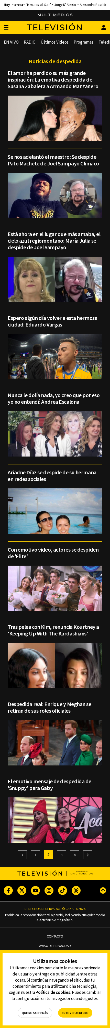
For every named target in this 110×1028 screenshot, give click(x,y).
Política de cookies (53, 992)
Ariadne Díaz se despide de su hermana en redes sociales (52, 476)
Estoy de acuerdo (75, 1013)
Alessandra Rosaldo (93, 5)
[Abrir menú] (6, 27)
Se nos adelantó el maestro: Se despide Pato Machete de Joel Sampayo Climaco (53, 160)
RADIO (30, 42)
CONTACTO (55, 936)
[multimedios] (55, 16)
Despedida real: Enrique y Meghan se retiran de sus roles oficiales (49, 707)
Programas (83, 42)
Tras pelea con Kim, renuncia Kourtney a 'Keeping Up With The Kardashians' (53, 630)
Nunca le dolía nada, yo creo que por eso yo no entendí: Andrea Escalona (54, 398)
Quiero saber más (35, 1013)
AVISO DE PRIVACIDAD (55, 946)
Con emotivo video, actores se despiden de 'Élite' (53, 553)
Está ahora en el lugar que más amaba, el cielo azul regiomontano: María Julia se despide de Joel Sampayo (54, 240)
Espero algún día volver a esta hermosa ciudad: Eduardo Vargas (52, 321)
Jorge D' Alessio (65, 5)
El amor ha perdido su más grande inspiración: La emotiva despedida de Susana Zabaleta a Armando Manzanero (53, 79)
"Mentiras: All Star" (38, 5)
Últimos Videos (55, 42)
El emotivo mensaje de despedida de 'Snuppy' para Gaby (49, 784)
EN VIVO (11, 42)
